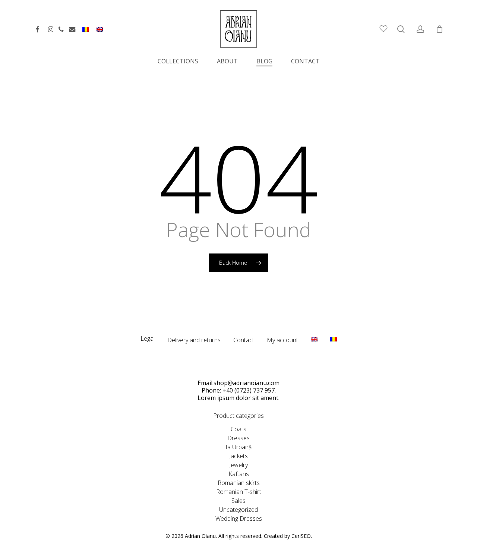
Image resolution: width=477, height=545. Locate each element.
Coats (238, 429)
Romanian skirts (239, 483)
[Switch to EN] (100, 32)
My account (282, 340)
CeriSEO (301, 535)
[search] (401, 29)
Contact (243, 340)
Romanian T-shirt (238, 492)
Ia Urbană (238, 447)
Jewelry (238, 465)
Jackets (238, 456)
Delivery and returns (194, 340)
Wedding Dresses (238, 519)
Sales (238, 501)
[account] (420, 29)
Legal (147, 338)
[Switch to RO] (86, 32)
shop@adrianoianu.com (246, 383)
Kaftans (238, 474)
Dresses (238, 438)
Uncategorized (238, 510)
